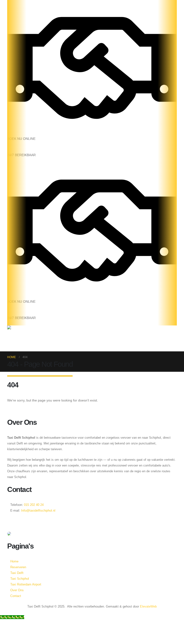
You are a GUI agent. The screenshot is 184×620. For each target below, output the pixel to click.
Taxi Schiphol (19, 578)
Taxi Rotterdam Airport (25, 584)
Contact (15, 596)
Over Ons (17, 590)
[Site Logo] (22, 332)
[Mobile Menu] (10, 345)
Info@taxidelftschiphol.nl (38, 510)
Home (14, 561)
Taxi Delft (16, 573)
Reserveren (16, 567)
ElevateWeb (148, 606)
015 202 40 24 (33, 505)
